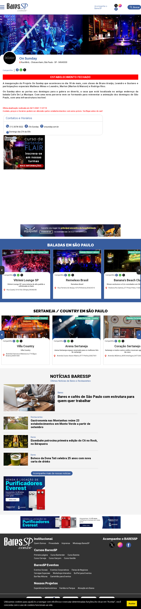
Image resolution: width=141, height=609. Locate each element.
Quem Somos (40, 543)
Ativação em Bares (86, 588)
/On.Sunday (33, 127)
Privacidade (54, 543)
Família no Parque (67, 588)
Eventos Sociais (41, 570)
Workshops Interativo (62, 573)
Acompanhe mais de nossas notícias (51, 473)
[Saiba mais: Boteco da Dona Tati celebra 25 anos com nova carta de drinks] (16, 465)
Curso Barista (73, 555)
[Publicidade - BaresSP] (24, 152)
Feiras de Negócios (80, 570)
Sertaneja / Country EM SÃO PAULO (70, 311)
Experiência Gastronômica (45, 588)
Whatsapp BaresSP (81, 543)
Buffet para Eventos (83, 573)
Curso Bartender (58, 555)
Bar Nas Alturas (41, 576)
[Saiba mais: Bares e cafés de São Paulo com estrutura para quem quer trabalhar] (29, 410)
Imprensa (66, 543)
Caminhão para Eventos (60, 576)
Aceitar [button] (132, 603)
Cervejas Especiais (42, 573)
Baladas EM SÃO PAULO (70, 245)
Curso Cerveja (40, 558)
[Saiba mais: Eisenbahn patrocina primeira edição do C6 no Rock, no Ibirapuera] (16, 447)
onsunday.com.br (51, 127)
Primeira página (41, 555)
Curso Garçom (55, 558)
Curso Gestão (70, 558)
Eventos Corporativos (59, 570)
